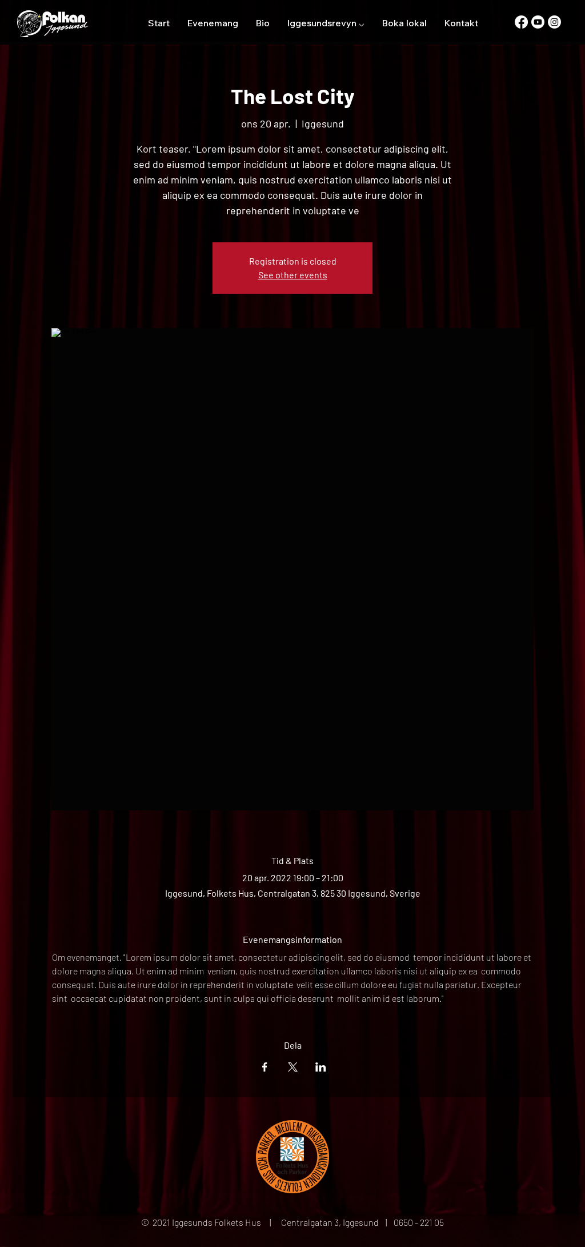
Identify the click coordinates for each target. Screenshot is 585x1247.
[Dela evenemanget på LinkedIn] (320, 1067)
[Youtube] (537, 22)
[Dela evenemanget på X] (292, 1067)
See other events (292, 274)
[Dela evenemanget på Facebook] (264, 1067)
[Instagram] (554, 22)
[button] (325, 23)
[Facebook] (521, 22)
